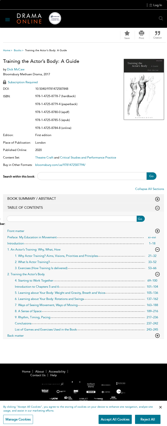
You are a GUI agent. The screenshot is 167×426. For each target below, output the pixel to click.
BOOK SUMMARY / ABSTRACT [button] (31, 198)
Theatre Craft (44, 157)
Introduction (15, 243)
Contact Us (37, 375)
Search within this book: (19, 176)
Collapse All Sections (149, 189)
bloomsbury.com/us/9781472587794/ (60, 165)
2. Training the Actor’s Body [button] (26, 274)
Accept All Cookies (115, 419)
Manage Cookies (18, 419)
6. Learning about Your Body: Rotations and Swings (49, 299)
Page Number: (4, 221)
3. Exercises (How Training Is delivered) (41, 268)
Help (53, 375)
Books (17, 50)
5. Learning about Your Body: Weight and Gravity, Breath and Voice (60, 293)
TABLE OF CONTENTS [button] (25, 207)
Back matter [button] (15, 335)
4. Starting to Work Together (34, 280)
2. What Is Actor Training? (32, 262)
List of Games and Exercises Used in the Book (46, 329)
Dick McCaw (15, 69)
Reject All (148, 419)
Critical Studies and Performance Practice (88, 157)
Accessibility (57, 371)
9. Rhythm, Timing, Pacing (32, 317)
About (39, 371)
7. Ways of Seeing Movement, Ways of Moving (46, 305)
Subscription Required (22, 82)
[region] (83, 413)
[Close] (160, 407)
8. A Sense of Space (28, 311)
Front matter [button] (15, 231)
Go (151, 176)
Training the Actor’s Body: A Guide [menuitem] (46, 50)
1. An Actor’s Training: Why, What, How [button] (33, 249)
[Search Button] (162, 18)
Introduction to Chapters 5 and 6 (37, 286)
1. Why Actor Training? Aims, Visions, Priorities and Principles (56, 256)
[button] (141, 35)
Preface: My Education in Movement (32, 237)
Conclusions (23, 323)
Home (6, 50)
